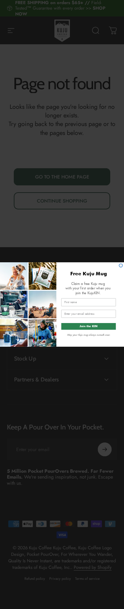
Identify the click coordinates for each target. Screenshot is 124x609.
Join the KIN (88, 326)
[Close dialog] (121, 265)
